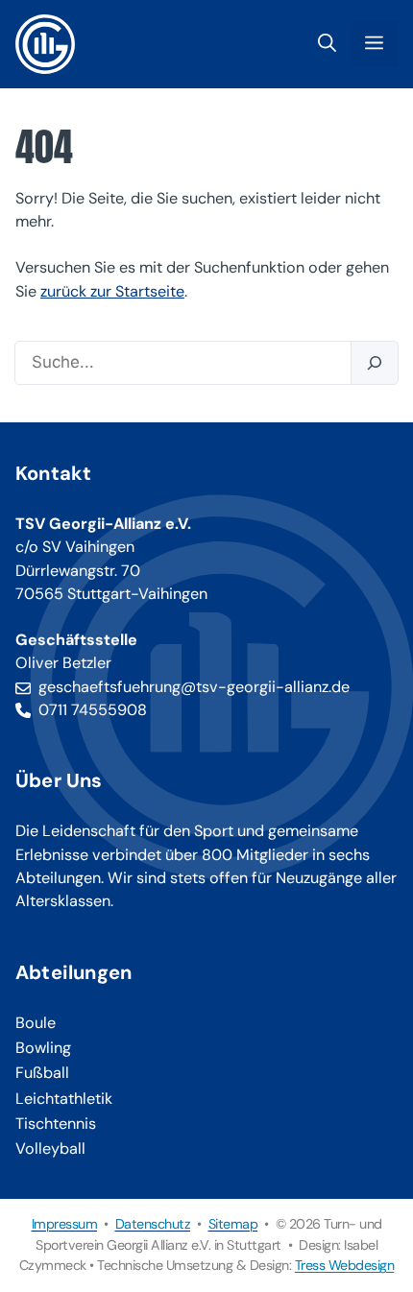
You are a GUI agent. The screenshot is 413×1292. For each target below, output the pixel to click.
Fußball (42, 1073)
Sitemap (233, 1223)
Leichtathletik (63, 1099)
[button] (327, 44)
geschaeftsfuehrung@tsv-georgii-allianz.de (194, 687)
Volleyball (50, 1148)
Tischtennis (55, 1123)
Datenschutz (153, 1223)
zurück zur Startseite (112, 291)
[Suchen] (374, 363)
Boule (35, 1023)
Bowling (43, 1048)
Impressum (65, 1223)
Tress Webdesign (345, 1265)
